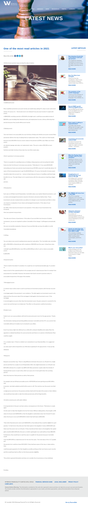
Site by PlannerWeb (71, 502)
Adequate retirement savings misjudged (74, 211)
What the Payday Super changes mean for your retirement (75, 156)
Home (20, 9)
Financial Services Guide (43, 482)
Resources (55, 9)
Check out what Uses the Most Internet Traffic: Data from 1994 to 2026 (76, 230)
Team (26, 9)
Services (40, 9)
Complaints (9, 484)
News (47, 9)
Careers (72, 9)
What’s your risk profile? (75, 247)
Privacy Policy (73, 482)
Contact (80, 9)
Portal (64, 9)
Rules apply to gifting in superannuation (75, 123)
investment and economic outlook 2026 (76, 139)
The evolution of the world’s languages (74, 92)
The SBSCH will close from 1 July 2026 (76, 193)
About (32, 9)
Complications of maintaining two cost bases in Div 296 (74, 175)
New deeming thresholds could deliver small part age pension (75, 57)
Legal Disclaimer (60, 482)
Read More (72, 69)
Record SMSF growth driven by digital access (75, 107)
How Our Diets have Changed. (74, 76)
